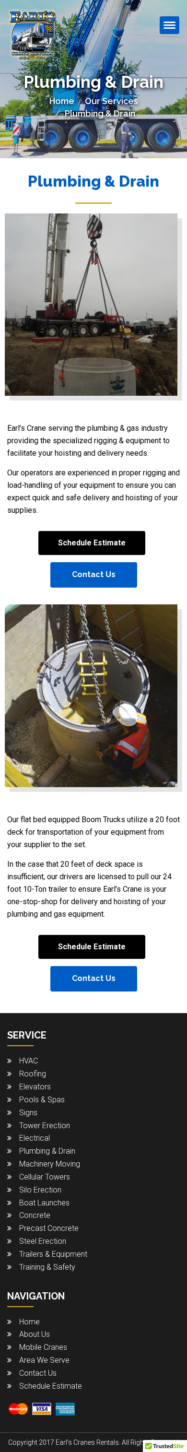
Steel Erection (42, 1241)
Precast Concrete (49, 1228)
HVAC (28, 1060)
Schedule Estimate (92, 542)
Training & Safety (47, 1267)
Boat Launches (44, 1202)
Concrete (34, 1215)
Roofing (32, 1073)
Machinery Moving (49, 1164)
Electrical (34, 1138)
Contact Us (94, 574)
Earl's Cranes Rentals (87, 1442)
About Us (34, 1334)
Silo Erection (40, 1189)
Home (61, 101)
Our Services (111, 101)
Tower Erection (44, 1125)
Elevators (35, 1086)
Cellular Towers (44, 1176)
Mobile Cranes (43, 1347)
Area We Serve (44, 1360)
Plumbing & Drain (47, 1151)
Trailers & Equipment (53, 1254)
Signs (28, 1112)
